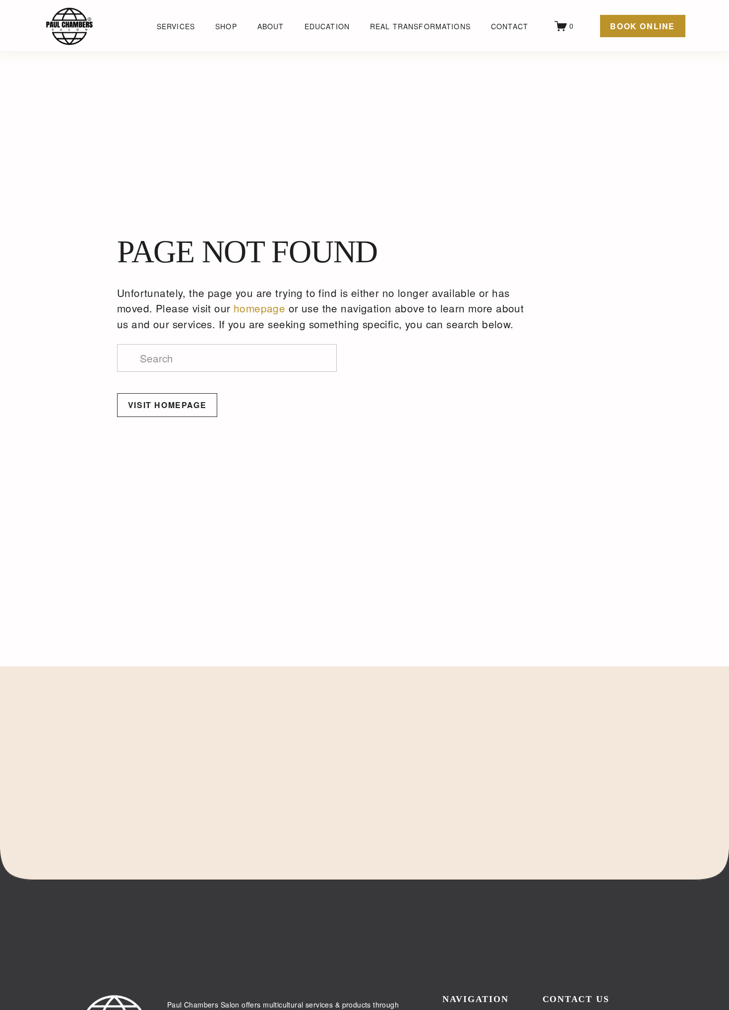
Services (176, 26)
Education (327, 26)
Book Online (642, 26)
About (270, 26)
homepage (259, 307)
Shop (226, 26)
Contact (509, 26)
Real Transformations (420, 26)
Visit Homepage (167, 405)
